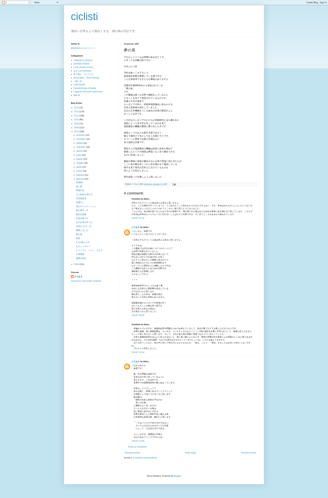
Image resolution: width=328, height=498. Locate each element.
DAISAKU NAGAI (81, 64)
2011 (76, 115)
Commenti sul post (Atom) (145, 458)
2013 (76, 107)
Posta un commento (137, 447)
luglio (79, 155)
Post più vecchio (248, 453)
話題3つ (79, 202)
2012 (76, 111)
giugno (79, 159)
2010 (76, 119)
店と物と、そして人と (83, 74)
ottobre (79, 143)
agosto (79, 151)
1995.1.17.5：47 (84, 226)
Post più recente (132, 453)
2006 (76, 264)
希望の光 (80, 190)
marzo (79, 171)
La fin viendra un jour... (83, 67)
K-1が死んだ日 (83, 242)
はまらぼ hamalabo (82, 71)
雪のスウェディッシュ (86, 206)
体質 (78, 238)
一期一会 (77, 81)
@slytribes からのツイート (83, 48)
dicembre (81, 135)
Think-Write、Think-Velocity (86, 78)
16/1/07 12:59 (138, 441)
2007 (76, 131)
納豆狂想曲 (81, 214)
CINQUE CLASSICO (82, 60)
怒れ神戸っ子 (82, 210)
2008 (76, 127)
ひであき (135, 184)
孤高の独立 (81, 258)
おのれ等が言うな (84, 222)
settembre (81, 147)
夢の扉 (79, 234)
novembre (81, 139)
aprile (79, 167)
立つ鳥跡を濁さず (84, 194)
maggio (80, 163)
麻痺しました (82, 230)
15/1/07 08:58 (138, 315)
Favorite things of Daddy (84, 88)
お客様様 (80, 254)
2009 (76, 123)
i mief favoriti (79, 84)
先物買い (80, 182)
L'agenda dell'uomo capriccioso (88, 91)
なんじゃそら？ (83, 246)
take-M (76, 95)
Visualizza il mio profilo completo (86, 281)
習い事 (79, 186)
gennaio (80, 179)
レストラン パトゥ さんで (89, 250)
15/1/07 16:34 (138, 352)
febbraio (80, 175)
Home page (190, 453)
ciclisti (84, 16)
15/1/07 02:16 (138, 218)
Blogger (177, 476)
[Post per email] (174, 184)
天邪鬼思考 (81, 198)
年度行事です (82, 218)
